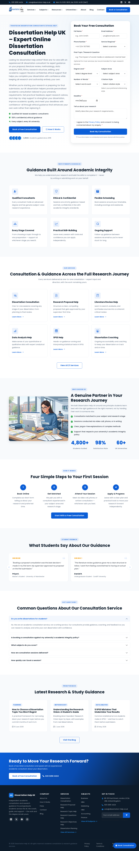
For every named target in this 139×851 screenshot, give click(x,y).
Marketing (85, 806)
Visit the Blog (69, 740)
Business (84, 798)
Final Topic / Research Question (86, 52)
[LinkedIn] (121, 2)
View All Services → (68, 832)
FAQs (42, 806)
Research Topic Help (68, 811)
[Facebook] (129, 2)
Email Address (107, 31)
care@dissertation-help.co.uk (39, 2)
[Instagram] (27, 819)
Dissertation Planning (68, 828)
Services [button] (31, 9)
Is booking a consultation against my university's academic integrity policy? (45, 637)
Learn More (16, 317)
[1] (126, 815)
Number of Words (81, 79)
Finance (84, 817)
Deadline (78, 96)
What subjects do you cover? (24, 645)
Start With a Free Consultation (69, 515)
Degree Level (79, 69)
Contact (100, 9)
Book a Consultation (118, 9)
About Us (43, 798)
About (83, 9)
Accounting (85, 814)
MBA (82, 802)
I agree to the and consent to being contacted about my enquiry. (97, 123)
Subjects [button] (43, 9)
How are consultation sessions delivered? (29, 653)
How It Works (54, 129)
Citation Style (107, 79)
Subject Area (106, 69)
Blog (91, 9)
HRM (82, 810)
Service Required (108, 42)
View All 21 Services (69, 365)
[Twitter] (125, 2)
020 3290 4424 (17, 2)
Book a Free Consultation (24, 129)
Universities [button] (71, 9)
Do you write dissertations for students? (29, 618)
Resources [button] (56, 9)
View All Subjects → (89, 821)
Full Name (78, 31)
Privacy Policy (94, 122)
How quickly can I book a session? (26, 660)
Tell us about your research (85, 106)
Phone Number (80, 42)
